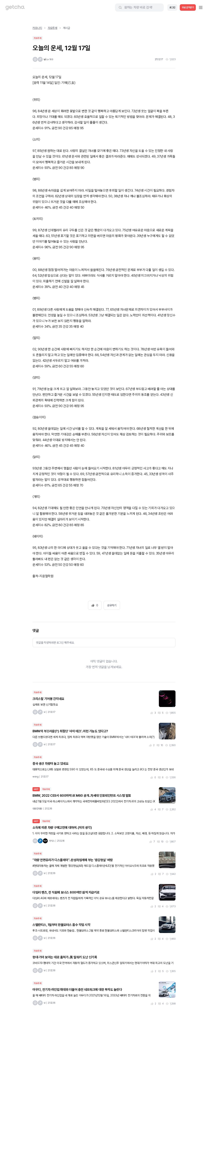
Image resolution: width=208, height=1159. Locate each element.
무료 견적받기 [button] (188, 7)
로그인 (172, 7)
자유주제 (52, 28)
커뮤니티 (37, 28)
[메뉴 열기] (200, 7)
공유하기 (111, 605)
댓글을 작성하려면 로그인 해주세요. (55, 642)
